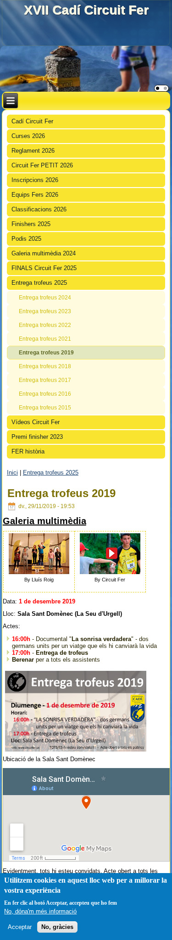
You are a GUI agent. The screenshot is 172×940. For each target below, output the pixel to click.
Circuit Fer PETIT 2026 (42, 165)
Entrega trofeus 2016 (45, 394)
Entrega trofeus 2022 (45, 325)
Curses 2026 (28, 136)
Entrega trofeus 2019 (46, 352)
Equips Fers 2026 (34, 194)
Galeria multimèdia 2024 (43, 253)
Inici (12, 472)
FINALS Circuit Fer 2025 (44, 268)
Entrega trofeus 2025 (39, 282)
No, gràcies (57, 926)
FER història (27, 451)
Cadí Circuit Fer (32, 121)
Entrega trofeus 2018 (45, 366)
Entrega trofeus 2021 (45, 339)
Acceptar (20, 926)
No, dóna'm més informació (40, 911)
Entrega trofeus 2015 (45, 407)
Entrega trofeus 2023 (45, 311)
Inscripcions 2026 (34, 180)
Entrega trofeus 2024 (45, 297)
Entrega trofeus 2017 (45, 380)
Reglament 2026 (33, 150)
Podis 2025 (26, 238)
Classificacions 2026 (39, 209)
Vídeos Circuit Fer (35, 422)
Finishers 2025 (30, 224)
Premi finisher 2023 (37, 436)
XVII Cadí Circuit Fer (86, 10)
